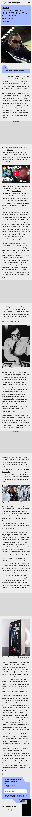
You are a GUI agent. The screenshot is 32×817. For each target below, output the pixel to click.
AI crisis (10, 150)
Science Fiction (17, 810)
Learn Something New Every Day (12, 780)
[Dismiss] (29, 801)
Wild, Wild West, (21, 540)
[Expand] (23, 801)
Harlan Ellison (16, 191)
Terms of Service (11, 796)
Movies (5, 810)
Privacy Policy (20, 796)
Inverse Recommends (13, 71)
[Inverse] (14, 2)
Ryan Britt (7, 21)
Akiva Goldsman (23, 260)
